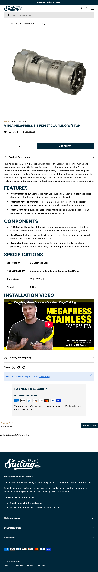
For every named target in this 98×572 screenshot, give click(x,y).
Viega (6, 121)
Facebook (7, 565)
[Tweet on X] (13, 367)
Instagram (19, 565)
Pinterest (30, 565)
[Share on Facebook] (18, 367)
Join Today (44, 376)
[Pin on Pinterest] (23, 367)
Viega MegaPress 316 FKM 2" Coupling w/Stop (28, 24)
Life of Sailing (15, 561)
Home (6, 24)
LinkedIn (41, 565)
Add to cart (65, 146)
